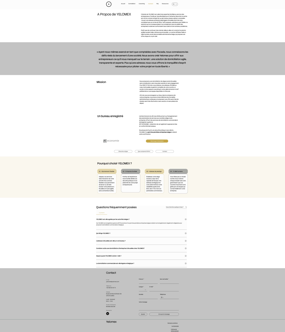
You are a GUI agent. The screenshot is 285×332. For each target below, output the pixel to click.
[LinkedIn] (107, 313)
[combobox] (143, 289)
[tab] (101, 213)
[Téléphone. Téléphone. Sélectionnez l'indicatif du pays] (162, 297)
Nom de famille (164, 279)
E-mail (151, 287)
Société (141, 294)
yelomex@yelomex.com (112, 281)
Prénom (141, 279)
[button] (123, 151)
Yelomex (111, 321)
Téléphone (163, 294)
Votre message (143, 302)
